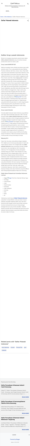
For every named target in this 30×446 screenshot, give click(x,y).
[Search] (28, 4)
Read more (25, 397)
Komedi (12, 347)
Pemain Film (19, 347)
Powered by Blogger (15, 439)
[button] (28, 21)
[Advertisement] (15, 38)
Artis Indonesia (8, 16)
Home (1, 16)
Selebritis (4, 350)
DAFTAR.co (15, 3)
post (25, 347)
